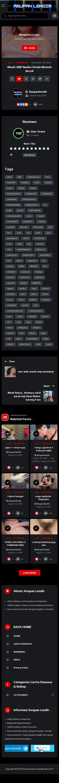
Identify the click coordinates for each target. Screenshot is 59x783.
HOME (17, 636)
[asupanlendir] (17, 93)
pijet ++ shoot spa (15, 447)
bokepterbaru (32, 205)
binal (37, 182)
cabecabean (34, 210)
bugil (9, 210)
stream (45, 316)
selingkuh (11, 305)
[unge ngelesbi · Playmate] (44, 481)
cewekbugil (12, 221)
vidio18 (10, 344)
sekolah (45, 300)
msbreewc (24, 277)
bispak (48, 182)
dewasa (23, 227)
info (9, 261)
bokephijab (47, 193)
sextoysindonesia (15, 311)
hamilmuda (40, 238)
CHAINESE (27, 221)
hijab (19, 244)
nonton (22, 288)
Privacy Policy (21, 667)
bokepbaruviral (13, 193)
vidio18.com (25, 344)
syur (28, 322)
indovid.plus (28, 255)
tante (39, 322)
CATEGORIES (21, 695)
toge (43, 333)
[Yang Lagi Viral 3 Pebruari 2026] (44, 432)
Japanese (32, 261)
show (19, 316)
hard (9, 244)
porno (33, 294)
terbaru (10, 333)
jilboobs (33, 266)
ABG (19, 177)
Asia (48, 177)
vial (8, 339)
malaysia (25, 272)
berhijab (24, 182)
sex (35, 305)
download (38, 227)
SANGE (33, 300)
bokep (33, 188)
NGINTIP (36, 283)
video (18, 339)
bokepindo (11, 199)
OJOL (34, 288)
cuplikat (10, 227)
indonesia (40, 249)
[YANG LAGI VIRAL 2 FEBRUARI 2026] (15, 526)
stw (9, 322)
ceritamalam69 (13, 216)
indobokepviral (23, 249)
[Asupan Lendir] (32, 5)
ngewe (23, 283)
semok (25, 305)
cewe (29, 216)
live (45, 266)
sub (18, 322)
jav (44, 261)
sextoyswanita (35, 311)
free (9, 233)
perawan (11, 294)
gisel (38, 233)
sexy (9, 316)
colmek (41, 221)
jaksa (19, 261)
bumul (20, 210)
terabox (36, 328)
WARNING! (19, 652)
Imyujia (40, 244)
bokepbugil (31, 193)
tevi (21, 333)
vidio (46, 339)
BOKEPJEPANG (13, 205)
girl (28, 233)
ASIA (10, 62)
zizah (48, 344)
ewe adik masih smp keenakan (36, 371)
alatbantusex (33, 177)
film (50, 227)
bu (45, 205)
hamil (25, 238)
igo (29, 244)
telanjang (22, 328)
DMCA (17, 659)
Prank (45, 294)
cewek (40, 216)
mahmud (11, 272)
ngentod (39, 277)
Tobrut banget (15, 496)
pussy (9, 300)
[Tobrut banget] (15, 481)
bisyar (9, 188)
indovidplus (45, 255)
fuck (19, 233)
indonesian (12, 255)
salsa (21, 300)
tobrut (32, 333)
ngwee (10, 288)
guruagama (12, 238)
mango (39, 272)
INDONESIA (22, 62)
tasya (9, 328)
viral (38, 344)
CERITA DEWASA (23, 644)
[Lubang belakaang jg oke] (44, 526)
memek (10, 277)
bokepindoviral (28, 199)
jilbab (21, 266)
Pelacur (45, 288)
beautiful (11, 182)
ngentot (10, 283)
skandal (32, 316)
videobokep (32, 339)
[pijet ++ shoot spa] (15, 432)
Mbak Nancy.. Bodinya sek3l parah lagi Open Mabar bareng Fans (24, 396)
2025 (9, 177)
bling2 (21, 188)
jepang (10, 266)
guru (49, 233)
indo (9, 249)
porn (23, 294)
